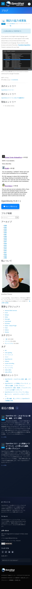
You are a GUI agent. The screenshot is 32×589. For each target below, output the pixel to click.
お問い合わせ (5, 530)
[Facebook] (2, 552)
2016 (5, 243)
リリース (7, 341)
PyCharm (7, 323)
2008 (5, 258)
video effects (8, 372)
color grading (8, 352)
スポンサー (4, 556)
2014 (5, 247)
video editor (8, 370)
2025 (5, 227)
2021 (5, 234)
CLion (6, 312)
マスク (6, 357)
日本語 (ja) (17, 580)
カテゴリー (6, 335)
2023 (5, 231)
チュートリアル (9, 343)
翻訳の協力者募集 (16, 20)
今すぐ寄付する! (11, 206)
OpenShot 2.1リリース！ (7, 90)
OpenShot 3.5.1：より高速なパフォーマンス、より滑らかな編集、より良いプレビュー (18, 445)
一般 (10, 26)
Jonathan (12, 23)
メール (7, 540)
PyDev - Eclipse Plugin (11, 325)
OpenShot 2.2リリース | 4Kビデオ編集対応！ (13, 98)
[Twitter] (6, 552)
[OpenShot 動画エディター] (8, 570)
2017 (5, 241)
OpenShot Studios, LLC (8, 577)
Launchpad (8, 321)
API (6, 350)
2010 (5, 254)
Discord (18, 540)
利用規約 (11, 580)
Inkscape (7, 319)
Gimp (6, 317)
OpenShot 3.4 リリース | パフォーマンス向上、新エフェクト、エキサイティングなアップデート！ (17, 394)
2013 (5, 249)
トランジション (9, 365)
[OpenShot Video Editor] (14, 3)
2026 (5, 225)
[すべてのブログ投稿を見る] (17, 408)
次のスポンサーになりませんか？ (10, 560)
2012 (5, 250)
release (7, 361)
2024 (5, 229)
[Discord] (9, 552)
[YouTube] (12, 552)
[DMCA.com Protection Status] (6, 543)
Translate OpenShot (24, 45)
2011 (5, 252)
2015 (5, 245)
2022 (5, 232)
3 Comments (14, 80)
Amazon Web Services (11, 310)
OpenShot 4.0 (8, 359)
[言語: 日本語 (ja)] (29, 4)
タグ (3, 346)
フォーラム (12, 540)
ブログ (4, 10)
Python (7, 330)
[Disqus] (16, 130)
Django (7, 315)
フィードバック (9, 355)
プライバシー (4, 580)
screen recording (9, 363)
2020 (5, 236)
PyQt (6, 328)
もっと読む (4, 437)
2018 (5, 240)
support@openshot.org (11, 538)
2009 (5, 256)
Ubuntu (7, 332)
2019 (5, 238)
